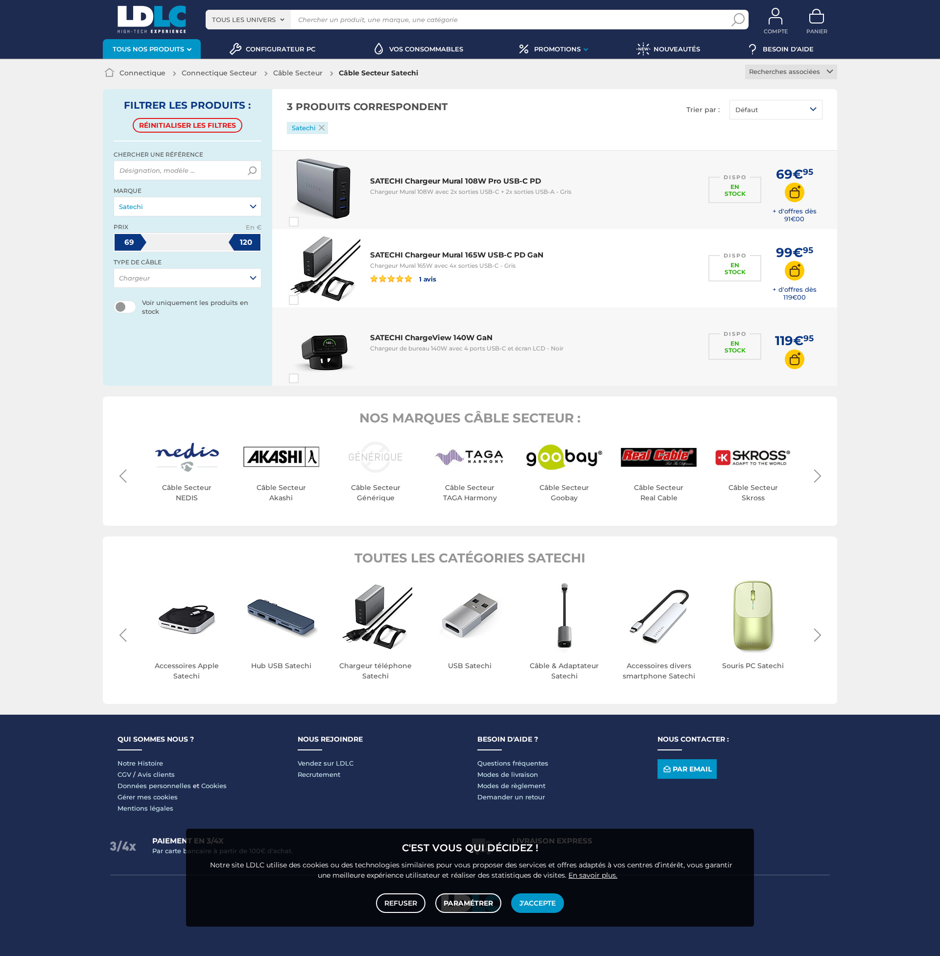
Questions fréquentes (512, 763)
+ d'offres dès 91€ (795, 215)
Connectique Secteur (219, 73)
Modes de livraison (507, 774)
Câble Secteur (298, 73)
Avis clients (156, 774)
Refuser (400, 903)
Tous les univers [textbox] (244, 19)
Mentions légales (145, 808)
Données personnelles (154, 786)
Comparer (311, 221)
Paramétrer (468, 903)
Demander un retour (511, 797)
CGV (124, 774)
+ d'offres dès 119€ (795, 293)
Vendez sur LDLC (325, 763)
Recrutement (319, 774)
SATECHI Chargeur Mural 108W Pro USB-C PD (455, 181)
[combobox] (248, 19)
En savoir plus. (592, 875)
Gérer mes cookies (148, 797)
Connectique (142, 73)
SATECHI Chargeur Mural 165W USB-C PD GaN (456, 254)
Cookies (214, 786)
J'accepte (537, 903)
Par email (692, 769)
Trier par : (703, 109)
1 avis (427, 278)
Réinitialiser (187, 125)
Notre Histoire (140, 763)
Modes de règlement (511, 786)
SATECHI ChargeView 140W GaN (431, 337)
